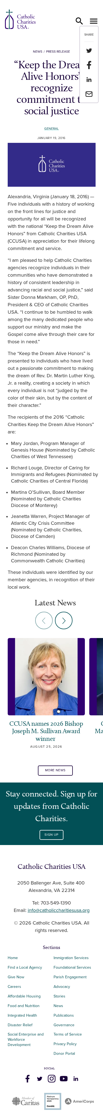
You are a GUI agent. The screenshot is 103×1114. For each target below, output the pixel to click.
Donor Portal (64, 1053)
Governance (64, 1025)
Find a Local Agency (25, 967)
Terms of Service (68, 1034)
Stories (59, 996)
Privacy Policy (65, 1044)
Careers (14, 986)
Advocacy (62, 986)
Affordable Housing (24, 996)
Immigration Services (71, 958)
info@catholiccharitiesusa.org (59, 911)
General (51, 129)
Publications (64, 1015)
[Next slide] (64, 620)
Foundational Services (72, 967)
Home (13, 958)
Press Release (58, 52)
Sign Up (51, 835)
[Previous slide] (44, 620)
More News (55, 770)
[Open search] (79, 21)
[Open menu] (94, 21)
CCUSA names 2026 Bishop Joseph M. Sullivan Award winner (46, 731)
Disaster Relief (20, 1025)
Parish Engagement (70, 977)
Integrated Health (22, 1015)
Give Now (16, 977)
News (37, 52)
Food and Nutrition (24, 1006)
